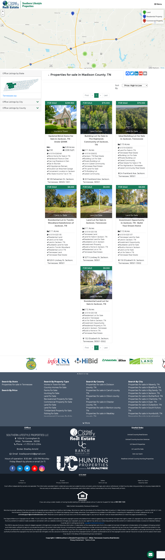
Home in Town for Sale (54, 384)
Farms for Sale (50, 390)
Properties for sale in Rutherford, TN (145, 396)
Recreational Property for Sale (58, 399)
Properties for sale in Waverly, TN (144, 384)
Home (22, 481)
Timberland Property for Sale (58, 410)
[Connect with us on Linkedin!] (20, 468)
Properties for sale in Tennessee (17, 384)
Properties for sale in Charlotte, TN (144, 399)
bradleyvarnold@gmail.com (32, 454)
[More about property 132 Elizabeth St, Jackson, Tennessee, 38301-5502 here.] (96, 304)
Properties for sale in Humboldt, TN (145, 413)
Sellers (103, 481)
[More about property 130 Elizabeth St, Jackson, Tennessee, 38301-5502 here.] (132, 225)
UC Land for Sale (137, 449)
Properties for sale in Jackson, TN (144, 393)
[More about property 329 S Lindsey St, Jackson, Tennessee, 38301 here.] (61, 225)
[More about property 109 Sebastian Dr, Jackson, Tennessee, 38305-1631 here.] (61, 142)
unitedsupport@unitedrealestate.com (32, 515)
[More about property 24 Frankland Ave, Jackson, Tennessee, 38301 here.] (132, 139)
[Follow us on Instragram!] (42, 468)
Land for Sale (50, 396)
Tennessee (9, 95)
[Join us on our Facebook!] (12, 468)
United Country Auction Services (138, 439)
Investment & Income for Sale (58, 416)
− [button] (3, 14)
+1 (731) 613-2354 (32, 444)
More (87, 423)
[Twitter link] (27, 468)
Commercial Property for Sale (58, 402)
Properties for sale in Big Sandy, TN (144, 390)
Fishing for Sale (51, 413)
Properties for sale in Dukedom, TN (145, 405)
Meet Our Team (143, 481)
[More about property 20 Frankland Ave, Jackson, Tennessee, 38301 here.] (96, 142)
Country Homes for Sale (55, 387)
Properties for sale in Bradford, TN (144, 387)
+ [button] (3, 11)
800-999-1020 (120, 502)
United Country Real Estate (137, 435)
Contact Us (22, 483)
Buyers (62, 481)
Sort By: (117, 87)
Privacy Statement (62, 483)
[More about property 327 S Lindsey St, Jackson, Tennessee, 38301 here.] (96, 223)
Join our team (137, 454)
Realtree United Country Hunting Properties (137, 459)
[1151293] (72, 13)
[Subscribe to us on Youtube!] (35, 468)
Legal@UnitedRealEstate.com (94, 523)
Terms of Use (102, 483)
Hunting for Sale (51, 393)
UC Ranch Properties (137, 444)
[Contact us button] (150, 554)
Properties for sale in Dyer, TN (142, 402)
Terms (162, 68)
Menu (159, 4)
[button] (20, 102)
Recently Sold (143, 483)
